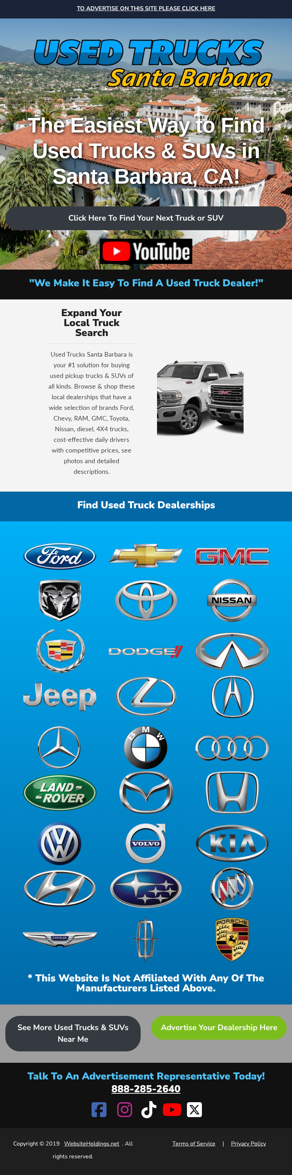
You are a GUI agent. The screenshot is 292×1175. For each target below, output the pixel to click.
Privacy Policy (248, 1144)
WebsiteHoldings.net (91, 1144)
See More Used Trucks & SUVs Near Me (73, 1033)
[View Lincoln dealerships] (146, 939)
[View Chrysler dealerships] (60, 939)
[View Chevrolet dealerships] (146, 555)
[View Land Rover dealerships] (60, 792)
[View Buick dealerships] (232, 888)
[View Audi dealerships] (232, 747)
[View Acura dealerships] (232, 696)
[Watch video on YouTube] (146, 251)
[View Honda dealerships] (232, 792)
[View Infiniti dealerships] (232, 651)
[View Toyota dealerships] (146, 600)
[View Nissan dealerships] (232, 600)
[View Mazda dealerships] (146, 792)
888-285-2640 (146, 1089)
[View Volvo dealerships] (146, 843)
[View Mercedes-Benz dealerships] (60, 747)
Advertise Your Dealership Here (219, 1027)
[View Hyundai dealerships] (60, 888)
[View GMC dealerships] (232, 555)
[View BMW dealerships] (146, 747)
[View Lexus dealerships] (146, 696)
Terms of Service (193, 1144)
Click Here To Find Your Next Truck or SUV (146, 218)
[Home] (146, 57)
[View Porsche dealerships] (232, 939)
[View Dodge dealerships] (146, 651)
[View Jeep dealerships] (60, 696)
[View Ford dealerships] (60, 555)
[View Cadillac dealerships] (60, 651)
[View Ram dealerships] (60, 600)
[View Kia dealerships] (232, 843)
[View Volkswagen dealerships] (60, 843)
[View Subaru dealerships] (146, 888)
